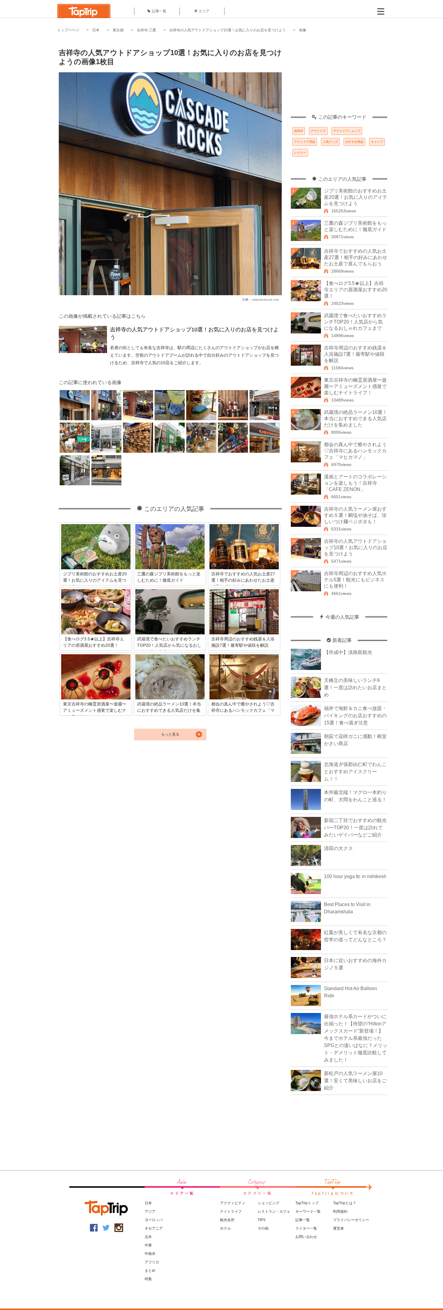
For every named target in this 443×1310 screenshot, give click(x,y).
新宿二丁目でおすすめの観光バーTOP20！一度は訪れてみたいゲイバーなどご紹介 (355, 827)
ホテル (225, 1228)
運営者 (338, 1228)
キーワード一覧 (308, 1211)
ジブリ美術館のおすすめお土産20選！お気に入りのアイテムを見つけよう (355, 197)
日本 (95, 30)
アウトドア (318, 131)
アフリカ (152, 1262)
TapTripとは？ (344, 1203)
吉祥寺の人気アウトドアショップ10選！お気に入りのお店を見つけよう (227, 30)
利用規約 (340, 1211)
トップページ (68, 30)
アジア (150, 1211)
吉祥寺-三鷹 (146, 30)
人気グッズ (330, 141)
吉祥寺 (298, 131)
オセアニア (154, 1228)
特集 (148, 1279)
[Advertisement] (339, 76)
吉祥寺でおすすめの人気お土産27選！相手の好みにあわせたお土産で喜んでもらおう (355, 257)
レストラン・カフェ (274, 1211)
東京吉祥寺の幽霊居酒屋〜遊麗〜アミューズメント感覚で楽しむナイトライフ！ (355, 386)
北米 (148, 1237)
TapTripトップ (307, 1203)
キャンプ (377, 141)
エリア (204, 11)
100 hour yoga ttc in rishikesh (355, 876)
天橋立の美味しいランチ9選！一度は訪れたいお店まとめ (355, 687)
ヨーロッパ (154, 1220)
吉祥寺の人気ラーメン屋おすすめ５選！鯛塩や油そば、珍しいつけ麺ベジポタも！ (355, 515)
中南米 (150, 1254)
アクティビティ (232, 1203)
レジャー (300, 152)
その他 (263, 1228)
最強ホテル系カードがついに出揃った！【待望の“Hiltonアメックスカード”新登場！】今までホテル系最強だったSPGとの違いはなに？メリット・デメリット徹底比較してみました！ (355, 1038)
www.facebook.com (265, 299)
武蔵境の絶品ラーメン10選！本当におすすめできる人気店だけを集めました (355, 418)
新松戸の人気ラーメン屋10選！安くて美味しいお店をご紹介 (355, 1080)
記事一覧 (159, 11)
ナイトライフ (231, 1211)
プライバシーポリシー (351, 1220)
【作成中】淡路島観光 (348, 652)
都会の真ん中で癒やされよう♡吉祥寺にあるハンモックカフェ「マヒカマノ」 (355, 451)
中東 (148, 1245)
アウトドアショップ (346, 131)
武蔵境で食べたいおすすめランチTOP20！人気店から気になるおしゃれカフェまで (355, 322)
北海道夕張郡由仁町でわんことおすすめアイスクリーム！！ (355, 771)
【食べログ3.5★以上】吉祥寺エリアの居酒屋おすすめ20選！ (355, 290)
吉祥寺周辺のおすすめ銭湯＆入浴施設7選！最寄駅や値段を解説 (355, 354)
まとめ (150, 1270)
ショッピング (268, 1203)
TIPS (261, 1220)
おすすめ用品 (354, 141)
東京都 (118, 30)
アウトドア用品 (304, 141)
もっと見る (170, 734)
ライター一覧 (306, 1228)
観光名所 (227, 1220)
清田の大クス (338, 848)
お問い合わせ (306, 1237)
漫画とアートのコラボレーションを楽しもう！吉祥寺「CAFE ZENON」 (355, 483)
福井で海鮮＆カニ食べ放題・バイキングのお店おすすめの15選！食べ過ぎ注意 (355, 715)
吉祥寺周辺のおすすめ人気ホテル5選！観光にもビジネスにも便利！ (355, 580)
